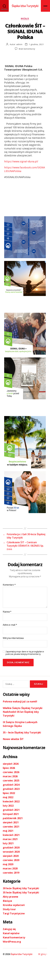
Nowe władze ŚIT (13, 739)
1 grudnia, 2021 (36, 44)
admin (19, 44)
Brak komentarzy (27, 48)
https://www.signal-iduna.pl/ (21, 161)
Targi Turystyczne (14, 913)
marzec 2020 (10, 868)
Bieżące (25, 18)
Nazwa (7, 612)
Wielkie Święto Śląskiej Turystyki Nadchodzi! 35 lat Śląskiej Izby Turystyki (22, 711)
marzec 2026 (10, 776)
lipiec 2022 (9, 793)
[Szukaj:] (15, 684)
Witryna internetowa (13, 638)
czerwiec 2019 (11, 872)
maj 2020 (8, 864)
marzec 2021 (10, 839)
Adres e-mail (10, 625)
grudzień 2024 (11, 784)
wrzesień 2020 (11, 851)
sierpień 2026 (11, 763)
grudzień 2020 (11, 847)
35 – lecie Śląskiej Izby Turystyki (22, 732)
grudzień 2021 (11, 809)
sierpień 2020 (11, 856)
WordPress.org (12, 941)
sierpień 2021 (11, 822)
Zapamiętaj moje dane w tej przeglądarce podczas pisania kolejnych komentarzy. (25, 652)
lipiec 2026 (9, 768)
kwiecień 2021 (11, 835)
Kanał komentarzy (14, 937)
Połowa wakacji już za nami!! (20, 701)
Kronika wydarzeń (14, 905)
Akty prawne (10, 896)
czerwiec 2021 (11, 826)
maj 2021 (8, 830)
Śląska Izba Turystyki (25, 5)
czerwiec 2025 (11, 780)
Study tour (9, 909)
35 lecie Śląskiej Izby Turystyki (21, 892)
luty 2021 (8, 843)
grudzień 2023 (11, 789)
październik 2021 (13, 818)
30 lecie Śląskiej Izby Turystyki (21, 888)
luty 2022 (8, 805)
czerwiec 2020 (11, 860)
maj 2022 (8, 797)
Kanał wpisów (11, 933)
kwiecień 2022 (11, 801)
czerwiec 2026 (11, 772)
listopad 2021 (11, 814)
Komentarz (9, 585)
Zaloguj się (9, 929)
